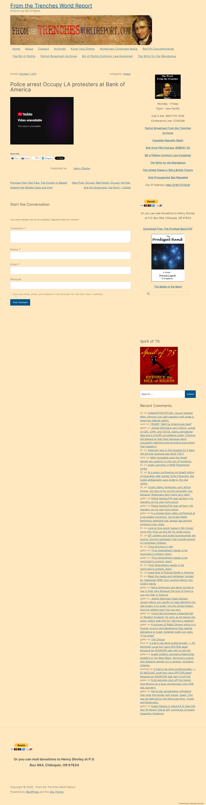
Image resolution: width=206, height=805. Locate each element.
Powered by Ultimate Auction (191, 803)
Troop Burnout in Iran (160, 546)
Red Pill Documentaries (158, 48)
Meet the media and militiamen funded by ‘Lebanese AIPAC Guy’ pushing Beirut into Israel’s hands (166, 580)
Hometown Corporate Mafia (119, 48)
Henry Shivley (81, 168)
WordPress (33, 791)
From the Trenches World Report (51, 5)
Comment (18, 228)
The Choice (158, 639)
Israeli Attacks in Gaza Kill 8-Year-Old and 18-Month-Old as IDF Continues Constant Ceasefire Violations (167, 710)
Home (16, 48)
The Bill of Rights (24, 56)
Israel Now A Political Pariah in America (171, 572)
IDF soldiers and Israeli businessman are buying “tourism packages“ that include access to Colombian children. (168, 539)
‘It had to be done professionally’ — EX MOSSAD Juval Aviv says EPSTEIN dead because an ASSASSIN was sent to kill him (167, 647)
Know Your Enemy (83, 48)
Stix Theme (56, 791)
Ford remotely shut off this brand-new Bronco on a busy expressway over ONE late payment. (167, 684)
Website (15, 279)
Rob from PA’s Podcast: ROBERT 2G (168, 147)
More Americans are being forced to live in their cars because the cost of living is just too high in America (167, 591)
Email (14, 264)
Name (14, 249)
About (29, 48)
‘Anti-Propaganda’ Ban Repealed (168, 177)
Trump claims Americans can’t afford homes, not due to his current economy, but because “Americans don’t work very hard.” (166, 491)
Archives (60, 48)
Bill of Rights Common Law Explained (107, 56)
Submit (190, 394)
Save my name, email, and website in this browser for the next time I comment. (58, 294)
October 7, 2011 (27, 73)
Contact (43, 48)
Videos (127, 73)
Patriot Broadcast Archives (59, 56)
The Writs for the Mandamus (157, 56)
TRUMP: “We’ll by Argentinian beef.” (171, 424)
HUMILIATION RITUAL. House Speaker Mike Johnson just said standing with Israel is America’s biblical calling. (167, 416)
